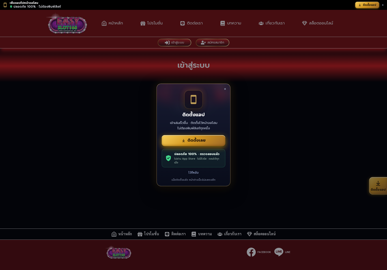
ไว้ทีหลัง (193, 172)
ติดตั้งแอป (369, 5)
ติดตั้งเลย (196, 140)
